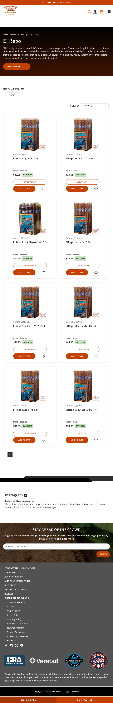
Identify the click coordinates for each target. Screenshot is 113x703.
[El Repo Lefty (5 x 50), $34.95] (83, 218)
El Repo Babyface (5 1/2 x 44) (82, 409)
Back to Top (9, 454)
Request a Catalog (15, 589)
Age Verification (13, 576)
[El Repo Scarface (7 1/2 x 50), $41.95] (30, 302)
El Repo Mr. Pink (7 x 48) (79, 158)
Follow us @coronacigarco (19, 500)
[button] (12, 94)
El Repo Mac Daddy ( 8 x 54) (81, 326)
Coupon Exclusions (15, 632)
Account (10, 606)
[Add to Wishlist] (43, 189)
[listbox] (94, 106)
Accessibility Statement (17, 636)
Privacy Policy (13, 610)
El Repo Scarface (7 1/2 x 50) (29, 326)
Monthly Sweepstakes (17, 581)
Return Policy (12, 615)
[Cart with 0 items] (101, 12)
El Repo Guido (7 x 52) (25, 409)
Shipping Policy (13, 619)
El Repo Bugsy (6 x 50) (25, 158)
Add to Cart (24, 188)
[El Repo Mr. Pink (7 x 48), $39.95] (83, 134)
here (6, 680)
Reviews (8, 593)
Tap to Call (28, 699)
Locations (10, 572)
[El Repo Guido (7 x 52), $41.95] (30, 385)
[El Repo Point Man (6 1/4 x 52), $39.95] (30, 218)
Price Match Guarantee (17, 623)
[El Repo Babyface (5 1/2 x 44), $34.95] (83, 385)
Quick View (29, 182)
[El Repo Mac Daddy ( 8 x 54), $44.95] (83, 302)
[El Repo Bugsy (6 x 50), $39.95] (30, 134)
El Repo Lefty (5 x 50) (78, 242)
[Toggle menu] (109, 11)
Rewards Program (15, 627)
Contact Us (11, 568)
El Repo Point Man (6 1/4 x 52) (30, 242)
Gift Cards (10, 585)
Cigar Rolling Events (16, 598)
